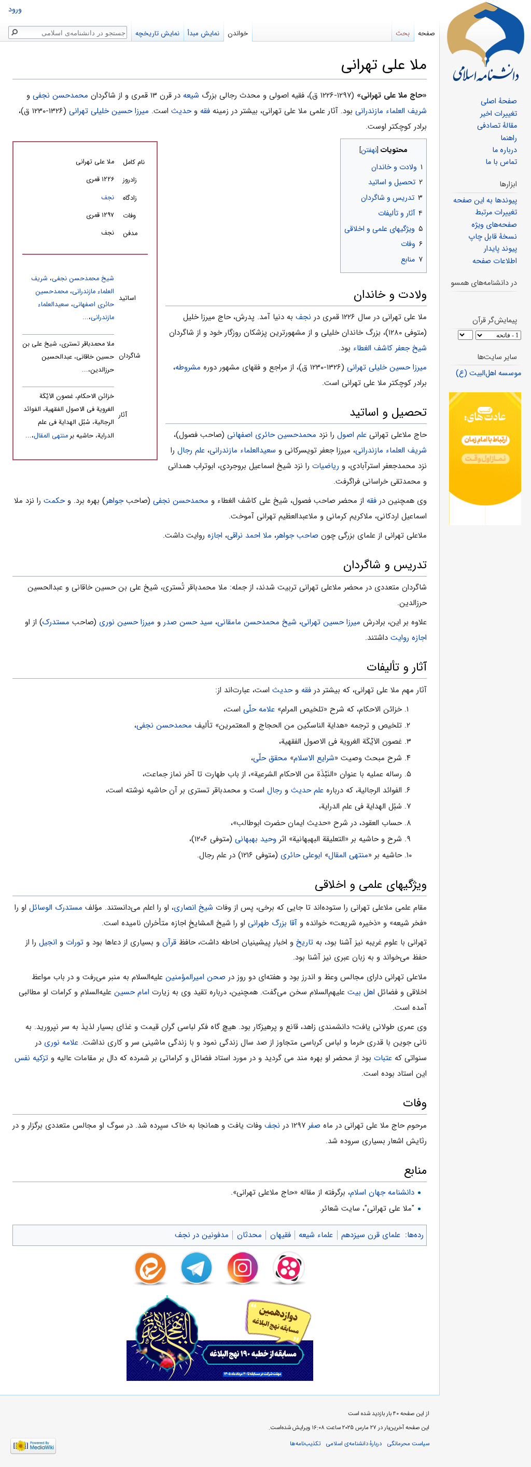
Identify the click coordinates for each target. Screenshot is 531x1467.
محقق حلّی (270, 758)
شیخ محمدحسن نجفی (83, 278)
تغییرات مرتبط (496, 212)
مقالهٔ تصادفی (497, 126)
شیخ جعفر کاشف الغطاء (390, 348)
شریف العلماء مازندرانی (391, 111)
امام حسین (131, 992)
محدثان (249, 1235)
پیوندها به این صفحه (485, 201)
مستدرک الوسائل (55, 907)
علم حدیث (307, 790)
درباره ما (504, 150)
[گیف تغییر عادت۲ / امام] (485, 458)
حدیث (181, 111)
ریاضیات (325, 466)
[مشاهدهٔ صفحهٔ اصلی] (485, 41)
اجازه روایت (408, 638)
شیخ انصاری (193, 907)
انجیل (48, 942)
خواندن (238, 33)
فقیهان (280, 1235)
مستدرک (56, 622)
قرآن (169, 942)
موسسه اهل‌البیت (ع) (488, 373)
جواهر (114, 501)
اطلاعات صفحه (494, 261)
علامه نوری (61, 1042)
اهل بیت (361, 992)
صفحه (426, 33)
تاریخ (304, 942)
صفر (314, 1125)
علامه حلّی (259, 709)
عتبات (383, 1058)
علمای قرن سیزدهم (370, 1235)
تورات (74, 942)
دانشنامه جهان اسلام (382, 1192)
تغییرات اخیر (498, 114)
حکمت (54, 501)
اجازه (214, 535)
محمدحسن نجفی (60, 95)
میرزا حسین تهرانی (330, 622)
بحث (403, 33)
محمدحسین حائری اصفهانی (271, 435)
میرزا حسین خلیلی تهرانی (109, 111)
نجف (107, 198)
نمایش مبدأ (203, 33)
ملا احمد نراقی (249, 535)
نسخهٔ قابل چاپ (492, 237)
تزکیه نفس (31, 1058)
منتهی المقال (51, 436)
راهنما (508, 138)
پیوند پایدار (500, 249)
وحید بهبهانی (255, 839)
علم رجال (191, 450)
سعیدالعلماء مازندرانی (242, 450)
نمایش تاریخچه (157, 33)
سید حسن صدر (188, 622)
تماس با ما (501, 162)
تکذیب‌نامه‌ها (305, 1443)
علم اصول (352, 435)
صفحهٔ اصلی (499, 101)
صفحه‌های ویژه (494, 225)
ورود (15, 10)
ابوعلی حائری (301, 855)
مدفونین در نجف (202, 1235)
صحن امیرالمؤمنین (195, 977)
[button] (417, 147)
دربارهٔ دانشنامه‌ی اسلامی (354, 1443)
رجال (274, 790)
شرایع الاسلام (314, 758)
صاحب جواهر (297, 535)
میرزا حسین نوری (127, 622)
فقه (205, 111)
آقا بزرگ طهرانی (272, 923)
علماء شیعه (316, 1235)
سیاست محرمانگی (408, 1443)
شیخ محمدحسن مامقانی (257, 622)
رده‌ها (415, 1235)
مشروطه (188, 367)
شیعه (191, 95)
